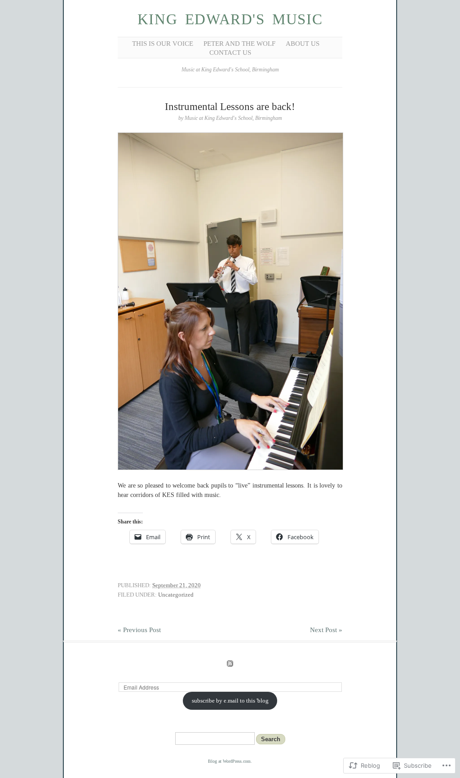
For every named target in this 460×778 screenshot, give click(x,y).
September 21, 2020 (176, 585)
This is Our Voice (162, 43)
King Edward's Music (230, 19)
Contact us (230, 52)
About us (302, 43)
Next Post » (326, 629)
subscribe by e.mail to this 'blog (230, 700)
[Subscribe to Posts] (230, 664)
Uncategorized (176, 594)
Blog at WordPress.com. (230, 761)
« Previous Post (139, 629)
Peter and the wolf (239, 43)
